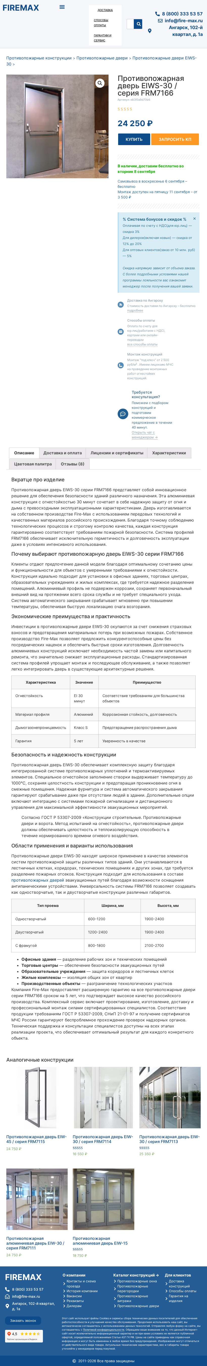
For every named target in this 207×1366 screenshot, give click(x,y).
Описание (24, 452)
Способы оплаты (101, 22)
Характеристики (169, 452)
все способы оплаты (142, 344)
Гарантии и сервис (102, 38)
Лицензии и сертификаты (117, 452)
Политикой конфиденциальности (103, 1329)
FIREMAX (21, 8)
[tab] (24, 453)
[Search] (139, 24)
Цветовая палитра (33, 463)
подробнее (135, 310)
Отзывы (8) (73, 463)
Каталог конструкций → (136, 1275)
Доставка (105, 10)
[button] (62, 7)
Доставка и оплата (62, 452)
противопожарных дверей (37, 880)
